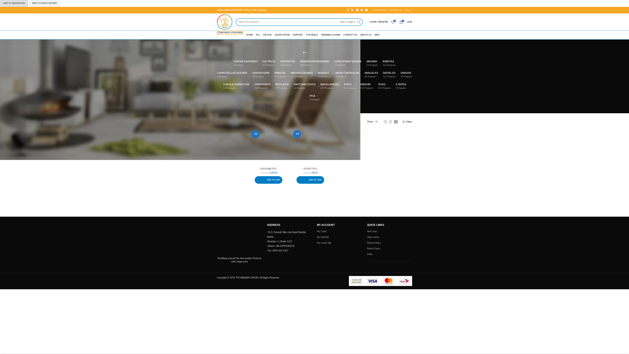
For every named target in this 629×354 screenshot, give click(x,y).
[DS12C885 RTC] (268, 147)
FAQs (369, 254)
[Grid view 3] (390, 122)
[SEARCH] (359, 22)
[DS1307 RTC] (310, 147)
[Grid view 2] (385, 122)
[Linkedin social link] (362, 10)
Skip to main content (44, 3)
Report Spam (373, 248)
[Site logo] (224, 22)
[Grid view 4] (396, 122)
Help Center (373, 237)
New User (372, 231)
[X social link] (352, 10)
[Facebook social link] (348, 10)
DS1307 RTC (310, 168)
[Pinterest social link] (357, 10)
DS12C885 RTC (268, 168)
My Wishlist (323, 237)
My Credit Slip (324, 243)
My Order (322, 231)
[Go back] (305, 52)
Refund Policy (374, 243)
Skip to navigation (14, 3)
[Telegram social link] (366, 10)
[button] (268, 180)
